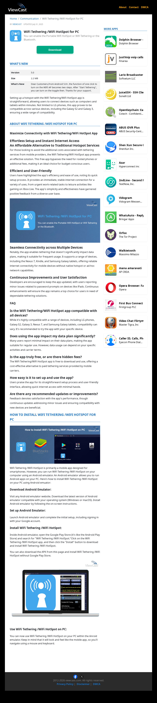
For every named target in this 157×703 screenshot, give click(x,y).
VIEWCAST (17, 24)
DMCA (144, 7)
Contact (134, 7)
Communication (29, 18)
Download (55, 50)
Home (13, 18)
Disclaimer (83, 684)
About (122, 7)
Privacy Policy (65, 684)
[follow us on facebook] (76, 676)
